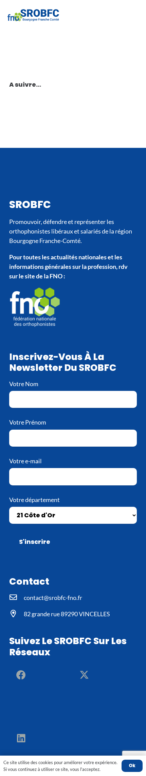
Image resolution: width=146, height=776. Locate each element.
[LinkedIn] (21, 738)
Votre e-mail (25, 461)
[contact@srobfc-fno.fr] (16, 597)
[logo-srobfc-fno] (34, 15)
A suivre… (25, 84)
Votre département (34, 499)
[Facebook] (21, 675)
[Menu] (136, 15)
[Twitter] (84, 675)
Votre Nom (23, 383)
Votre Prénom (27, 422)
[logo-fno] (73, 306)
